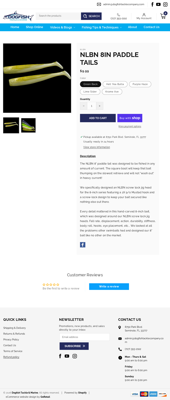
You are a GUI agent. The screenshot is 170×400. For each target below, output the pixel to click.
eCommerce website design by (23, 397)
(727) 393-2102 (119, 18)
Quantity (85, 99)
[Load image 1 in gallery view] (11, 125)
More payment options (130, 126)
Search (94, 16)
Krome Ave (112, 91)
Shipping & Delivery (14, 327)
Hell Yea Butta (115, 84)
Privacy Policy (11, 339)
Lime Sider (90, 91)
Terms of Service (12, 351)
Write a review (109, 286)
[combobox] (69, 16)
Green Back (91, 84)
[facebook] (82, 246)
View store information (96, 147)
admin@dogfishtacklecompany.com (123, 4)
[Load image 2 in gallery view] (28, 125)
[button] (62, 27)
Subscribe (73, 346)
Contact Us (9, 345)
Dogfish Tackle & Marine (25, 392)
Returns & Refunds (14, 333)
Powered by (75, 392)
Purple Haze (140, 84)
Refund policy (11, 357)
